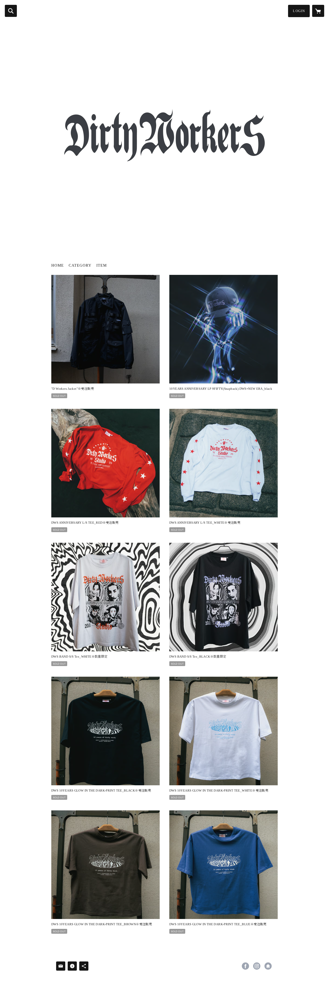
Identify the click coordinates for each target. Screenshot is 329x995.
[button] (299, 11)
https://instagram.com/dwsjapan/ (256, 966)
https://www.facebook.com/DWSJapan (245, 966)
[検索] (11, 11)
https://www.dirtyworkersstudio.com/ (268, 966)
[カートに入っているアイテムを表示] (318, 11)
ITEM (101, 265)
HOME (57, 265)
